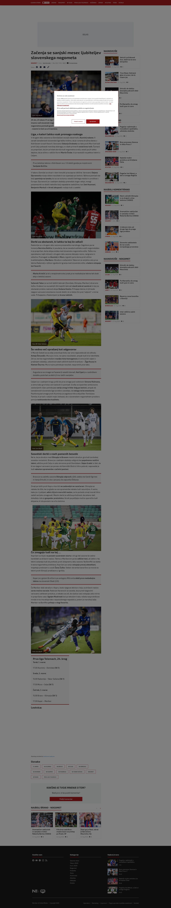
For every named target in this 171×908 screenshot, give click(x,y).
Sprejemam (93, 121)
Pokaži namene (78, 121)
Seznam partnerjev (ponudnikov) (65, 115)
